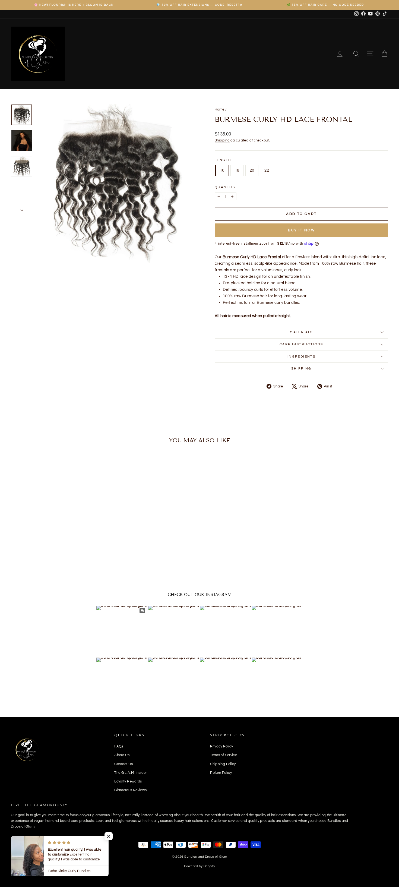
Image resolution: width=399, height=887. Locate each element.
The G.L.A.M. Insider (130, 773)
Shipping (222, 140)
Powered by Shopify (199, 866)
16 (222, 170)
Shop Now (55, 542)
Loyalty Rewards (128, 781)
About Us (121, 755)
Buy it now (301, 230)
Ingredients (301, 356)
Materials (301, 332)
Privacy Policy (221, 746)
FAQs (118, 746)
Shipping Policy (223, 764)
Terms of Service (223, 755)
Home (219, 109)
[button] (108, 836)
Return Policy (221, 773)
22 (266, 170)
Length (223, 160)
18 (237, 170)
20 (252, 170)
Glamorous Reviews (130, 790)
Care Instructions (301, 344)
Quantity (225, 187)
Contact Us (123, 764)
